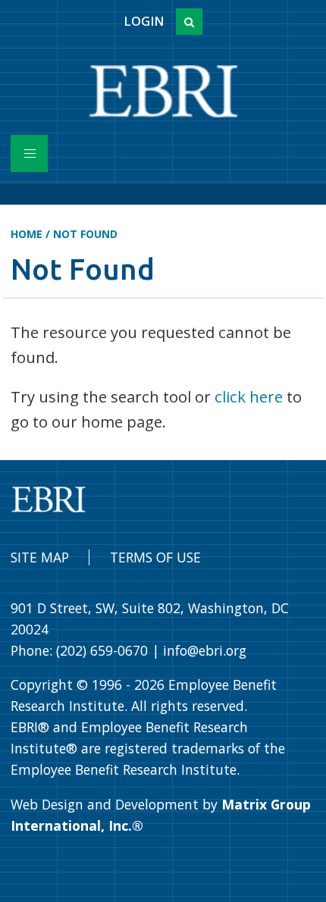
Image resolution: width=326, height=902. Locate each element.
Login (144, 21)
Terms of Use (155, 557)
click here (249, 396)
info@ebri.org (204, 650)
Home (26, 234)
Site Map (40, 557)
